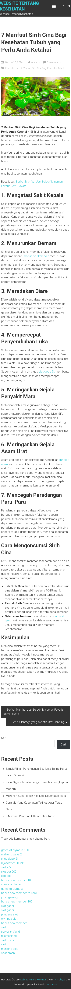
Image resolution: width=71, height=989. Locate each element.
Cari (3, 738)
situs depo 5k (9, 858)
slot (3, 927)
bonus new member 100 (16, 880)
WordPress (52, 984)
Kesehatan (10, 68)
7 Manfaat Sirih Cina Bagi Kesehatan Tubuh (42, 68)
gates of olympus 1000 (15, 850)
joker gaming (9, 897)
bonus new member (14, 923)
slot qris (6, 876)
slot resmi (7, 940)
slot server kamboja (36, 256)
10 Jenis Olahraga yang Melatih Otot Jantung (38, 722)
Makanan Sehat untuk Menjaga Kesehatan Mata (36, 795)
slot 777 (6, 867)
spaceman (8, 953)
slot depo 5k (47, 371)
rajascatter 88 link (12, 863)
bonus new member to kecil (19, 893)
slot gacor (7, 906)
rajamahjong (9, 936)
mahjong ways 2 (11, 854)
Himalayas (60, 979)
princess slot (9, 914)
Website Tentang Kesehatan (33, 979)
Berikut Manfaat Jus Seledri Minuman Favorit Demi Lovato (33, 712)
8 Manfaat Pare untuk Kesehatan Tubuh (30, 816)
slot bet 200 (8, 871)
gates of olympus (12, 888)
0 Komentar (53, 62)
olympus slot (9, 918)
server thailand (10, 931)
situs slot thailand (12, 884)
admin (34, 62)
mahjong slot (9, 949)
